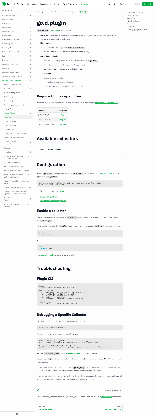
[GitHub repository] (109, 4)
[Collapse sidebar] (17, 413)
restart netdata (47, 255)
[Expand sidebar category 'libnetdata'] (30, 152)
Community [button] (44, 4)
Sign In (146, 4)
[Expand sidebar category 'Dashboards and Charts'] (30, 72)
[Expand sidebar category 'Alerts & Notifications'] (30, 64)
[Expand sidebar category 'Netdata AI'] (30, 68)
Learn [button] (56, 4)
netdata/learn (106, 396)
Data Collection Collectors (51, 149)
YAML (62, 191)
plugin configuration (48, 196)
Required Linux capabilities (135, 12)
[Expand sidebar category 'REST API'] (30, 88)
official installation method (106, 103)
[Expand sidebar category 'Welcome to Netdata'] (30, 15)
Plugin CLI (131, 27)
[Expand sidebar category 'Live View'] (30, 60)
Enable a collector (133, 21)
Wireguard (62, 120)
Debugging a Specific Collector (137, 30)
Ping (62, 115)
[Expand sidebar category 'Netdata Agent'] (30, 27)
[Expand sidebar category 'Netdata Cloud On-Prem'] (30, 39)
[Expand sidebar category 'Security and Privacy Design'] (30, 76)
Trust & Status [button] (69, 4)
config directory (105, 173)
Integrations (32, 4)
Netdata (55, 30)
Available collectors (133, 15)
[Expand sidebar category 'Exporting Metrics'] (30, 48)
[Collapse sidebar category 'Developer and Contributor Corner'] (30, 80)
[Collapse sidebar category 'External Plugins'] (30, 113)
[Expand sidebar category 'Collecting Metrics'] (30, 44)
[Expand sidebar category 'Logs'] (30, 56)
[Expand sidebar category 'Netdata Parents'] (30, 31)
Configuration (131, 18)
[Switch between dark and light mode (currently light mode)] (114, 4)
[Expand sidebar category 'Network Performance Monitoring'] (30, 52)
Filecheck (62, 124)
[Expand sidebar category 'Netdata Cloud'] (30, 35)
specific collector (74, 353)
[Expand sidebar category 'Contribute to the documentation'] (30, 143)
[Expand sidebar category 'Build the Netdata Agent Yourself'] (30, 199)
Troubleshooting (132, 24)
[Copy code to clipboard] (120, 183)
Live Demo (84, 4)
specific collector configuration (53, 201)
